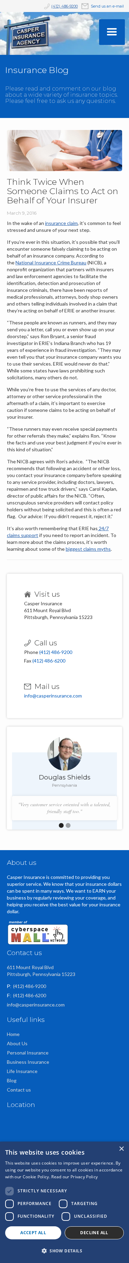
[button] (112, 32)
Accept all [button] (33, 1233)
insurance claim (61, 223)
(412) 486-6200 (48, 661)
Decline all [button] (94, 1233)
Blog (12, 1080)
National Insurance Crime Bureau (50, 262)
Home (13, 1034)
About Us (17, 1043)
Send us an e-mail (107, 6)
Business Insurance (28, 1062)
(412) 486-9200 (64, 6)
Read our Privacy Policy (74, 1177)
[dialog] (64, 1202)
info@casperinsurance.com (53, 696)
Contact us (19, 1090)
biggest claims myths (88, 549)
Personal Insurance (28, 1053)
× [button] (121, 1149)
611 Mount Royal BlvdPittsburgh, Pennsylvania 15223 (41, 970)
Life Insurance (22, 1071)
